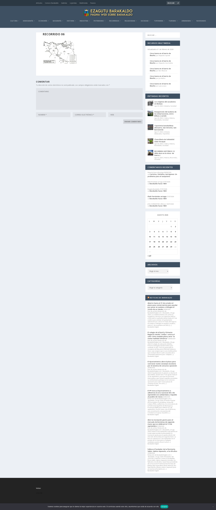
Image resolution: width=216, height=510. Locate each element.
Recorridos (114, 21)
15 (171, 237)
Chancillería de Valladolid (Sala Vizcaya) (164, 140)
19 (159, 242)
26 (159, 247)
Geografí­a (57, 21)
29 (171, 247)
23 (175, 242)
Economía (43, 21)
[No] (213, 506)
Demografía (28, 21)
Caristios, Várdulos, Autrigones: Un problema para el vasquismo (162, 175)
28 (167, 247)
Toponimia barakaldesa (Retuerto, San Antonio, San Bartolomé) (165, 128)
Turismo (172, 21)
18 (154, 242)
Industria (84, 21)
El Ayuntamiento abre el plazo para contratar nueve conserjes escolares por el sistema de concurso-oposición (162, 364)
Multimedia (83, 3)
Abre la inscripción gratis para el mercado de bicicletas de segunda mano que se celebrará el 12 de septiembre (161, 423)
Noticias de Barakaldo (161, 298)
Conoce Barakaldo (51, 3)
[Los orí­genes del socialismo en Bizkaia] (150, 103)
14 (167, 237)
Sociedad (144, 21)
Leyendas (73, 3)
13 (163, 237)
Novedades (201, 21)
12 (159, 237)
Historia (70, 21)
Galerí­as (64, 3)
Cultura (13, 21)
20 (163, 242)
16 (175, 237)
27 (163, 247)
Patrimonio (99, 21)
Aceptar (164, 506)
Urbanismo (186, 21)
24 (150, 247)
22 (171, 242)
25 (154, 247)
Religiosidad (130, 21)
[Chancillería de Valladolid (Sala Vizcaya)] (150, 141)
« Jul (149, 256)
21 (167, 242)
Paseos (93, 3)
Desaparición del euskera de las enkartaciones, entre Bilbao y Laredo (165, 114)
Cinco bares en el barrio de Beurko (160, 54)
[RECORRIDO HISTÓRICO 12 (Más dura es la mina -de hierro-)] (150, 153)
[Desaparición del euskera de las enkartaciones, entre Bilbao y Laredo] (150, 113)
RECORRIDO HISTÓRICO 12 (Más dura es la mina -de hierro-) (164, 153)
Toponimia (158, 21)
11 (154, 237)
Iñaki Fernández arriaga (157, 196)
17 (150, 242)
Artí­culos (39, 3)
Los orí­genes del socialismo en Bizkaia (165, 103)
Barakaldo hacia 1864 (158, 184)
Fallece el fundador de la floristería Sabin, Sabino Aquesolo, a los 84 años (162, 450)
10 (150, 237)
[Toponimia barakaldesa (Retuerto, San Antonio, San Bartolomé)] (150, 127)
